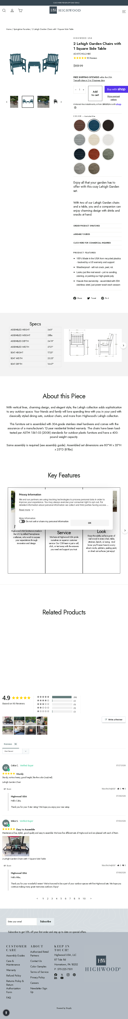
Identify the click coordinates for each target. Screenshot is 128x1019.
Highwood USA (82, 38)
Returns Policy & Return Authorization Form (15, 986)
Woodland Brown (94, 168)
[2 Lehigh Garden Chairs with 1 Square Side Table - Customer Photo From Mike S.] (7, 721)
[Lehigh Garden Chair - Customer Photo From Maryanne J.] (19, 730)
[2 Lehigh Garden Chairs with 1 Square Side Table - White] (27, 646)
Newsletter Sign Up (38, 990)
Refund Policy (13, 975)
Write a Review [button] (115, 719)
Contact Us (36, 961)
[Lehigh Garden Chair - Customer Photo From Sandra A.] (30, 721)
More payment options (113, 98)
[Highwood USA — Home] (65, 10)
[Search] (4, 10)
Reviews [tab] (8, 744)
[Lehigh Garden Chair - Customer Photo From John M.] (42, 730)
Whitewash (94, 140)
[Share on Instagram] (68, 974)
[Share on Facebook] (55, 974)
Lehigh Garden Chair (11, 782)
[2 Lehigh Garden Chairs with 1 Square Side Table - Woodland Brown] (23, 649)
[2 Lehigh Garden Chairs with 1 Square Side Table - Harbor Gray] (20, 649)
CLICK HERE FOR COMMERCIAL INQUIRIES (92, 243)
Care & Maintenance (13, 963)
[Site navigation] (124, 11)
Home (8, 29)
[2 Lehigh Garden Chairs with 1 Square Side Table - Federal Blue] (8, 649)
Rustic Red (94, 154)
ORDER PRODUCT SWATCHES (86, 226)
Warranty (11, 970)
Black (108, 125)
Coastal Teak (79, 140)
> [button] (91, 898)
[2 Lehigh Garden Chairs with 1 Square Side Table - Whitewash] (23, 646)
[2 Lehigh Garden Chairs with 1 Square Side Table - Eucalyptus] (16, 649)
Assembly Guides (15, 955)
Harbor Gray (79, 168)
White (108, 140)
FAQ (8, 997)
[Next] (123, 345)
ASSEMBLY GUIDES (81, 234)
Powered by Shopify (64, 1008)
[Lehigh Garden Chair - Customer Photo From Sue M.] (19, 721)
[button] (119, 789)
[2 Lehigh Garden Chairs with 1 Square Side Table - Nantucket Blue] (12, 646)
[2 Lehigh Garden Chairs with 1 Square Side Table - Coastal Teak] (20, 646)
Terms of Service (39, 972)
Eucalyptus (108, 154)
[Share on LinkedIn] (55, 977)
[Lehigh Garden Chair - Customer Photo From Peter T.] (7, 730)
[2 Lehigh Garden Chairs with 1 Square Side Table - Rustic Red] (12, 649)
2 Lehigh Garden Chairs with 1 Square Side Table (24, 858)
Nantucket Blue (94, 125)
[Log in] (12, 10)
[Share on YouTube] (62, 977)
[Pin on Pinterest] (74, 974)
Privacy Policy (37, 977)
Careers (34, 983)
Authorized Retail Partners (39, 953)
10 (84, 898)
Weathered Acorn (79, 125)
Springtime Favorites (22, 29)
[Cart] (20, 10)
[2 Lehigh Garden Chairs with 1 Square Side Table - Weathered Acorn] (8, 646)
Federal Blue (79, 154)
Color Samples (38, 966)
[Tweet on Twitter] (62, 974)
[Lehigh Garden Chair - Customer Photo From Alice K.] (42, 721)
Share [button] (8, 789)
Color (84, 116)
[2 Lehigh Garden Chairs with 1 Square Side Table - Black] (16, 646)
